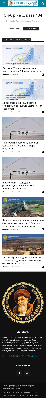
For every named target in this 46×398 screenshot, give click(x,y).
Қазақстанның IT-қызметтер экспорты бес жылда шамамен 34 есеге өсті (22, 105)
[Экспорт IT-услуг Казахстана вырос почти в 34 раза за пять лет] (23, 55)
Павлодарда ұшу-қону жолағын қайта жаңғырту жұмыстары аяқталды (20, 145)
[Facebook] (19, 373)
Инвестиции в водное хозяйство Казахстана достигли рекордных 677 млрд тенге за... (21, 260)
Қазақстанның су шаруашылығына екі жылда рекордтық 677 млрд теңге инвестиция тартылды (23, 223)
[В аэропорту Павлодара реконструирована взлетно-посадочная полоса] (23, 168)
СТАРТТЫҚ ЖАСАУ (31, 29)
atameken (6, 74)
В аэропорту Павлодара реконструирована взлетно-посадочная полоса (18, 185)
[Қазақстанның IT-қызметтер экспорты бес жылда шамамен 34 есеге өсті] (23, 89)
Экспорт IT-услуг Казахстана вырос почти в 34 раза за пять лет (22, 70)
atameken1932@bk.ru (29, 356)
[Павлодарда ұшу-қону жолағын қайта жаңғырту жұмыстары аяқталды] (23, 128)
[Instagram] (26, 373)
